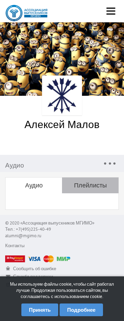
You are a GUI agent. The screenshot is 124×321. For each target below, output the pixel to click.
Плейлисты (90, 185)
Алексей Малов (62, 124)
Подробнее (81, 310)
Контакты (14, 246)
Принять (40, 310)
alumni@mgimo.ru (23, 236)
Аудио (34, 185)
